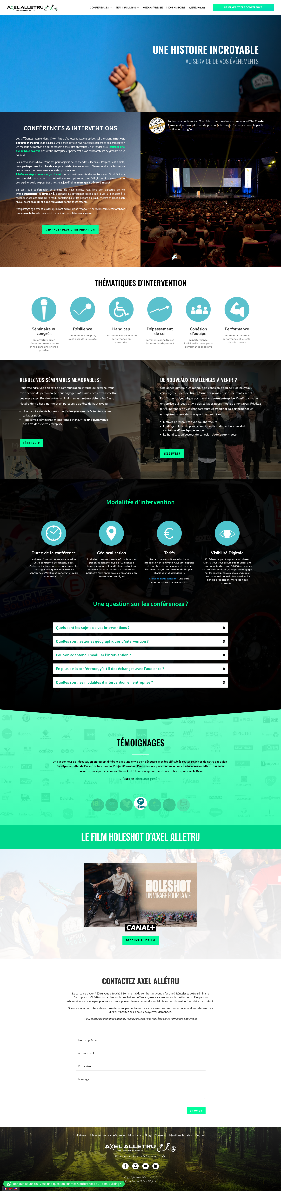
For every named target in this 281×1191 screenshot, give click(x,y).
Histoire (81, 1135)
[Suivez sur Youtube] (145, 1166)
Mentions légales (180, 1135)
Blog (148, 1135)
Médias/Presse (153, 8)
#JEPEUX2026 (197, 8)
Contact (200, 1135)
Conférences (99, 8)
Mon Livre (134, 1135)
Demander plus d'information (70, 229)
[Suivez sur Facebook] (125, 1166)
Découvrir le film (140, 940)
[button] (97, 804)
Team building (126, 8)
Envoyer (196, 1110)
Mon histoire (175, 8)
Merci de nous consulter (163, 578)
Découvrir (31, 443)
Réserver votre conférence (107, 1135)
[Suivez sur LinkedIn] (155, 1166)
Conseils (160, 1135)
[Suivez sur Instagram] (135, 1166)
